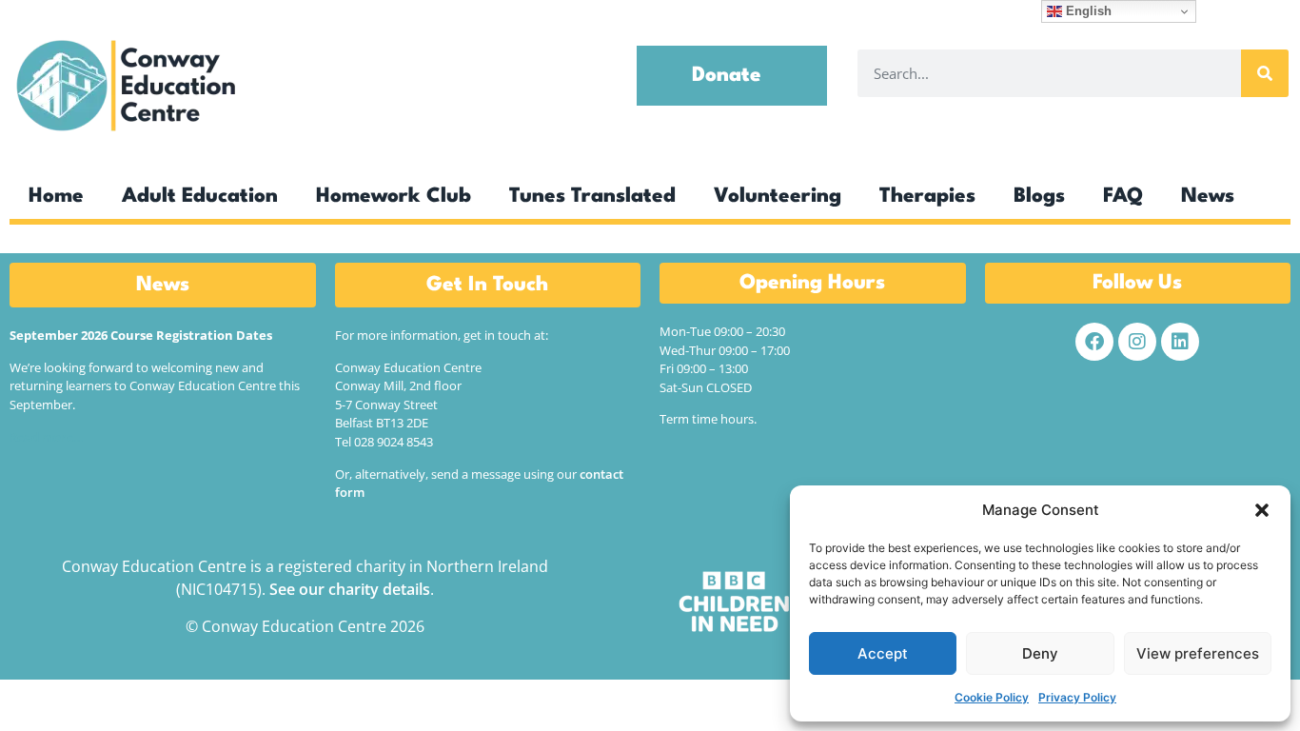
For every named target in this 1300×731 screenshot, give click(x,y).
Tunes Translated (592, 197)
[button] (1261, 510)
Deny (1040, 653)
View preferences (1197, 653)
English (1087, 11)
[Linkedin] (1180, 342)
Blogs (1039, 197)
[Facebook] (1094, 342)
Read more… (47, 436)
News (1207, 197)
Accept (882, 653)
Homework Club (393, 197)
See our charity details (349, 589)
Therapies (927, 197)
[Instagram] (1137, 342)
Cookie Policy (992, 697)
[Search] (1265, 73)
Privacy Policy (1077, 697)
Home (56, 197)
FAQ (1123, 197)
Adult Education (200, 197)
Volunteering (777, 197)
